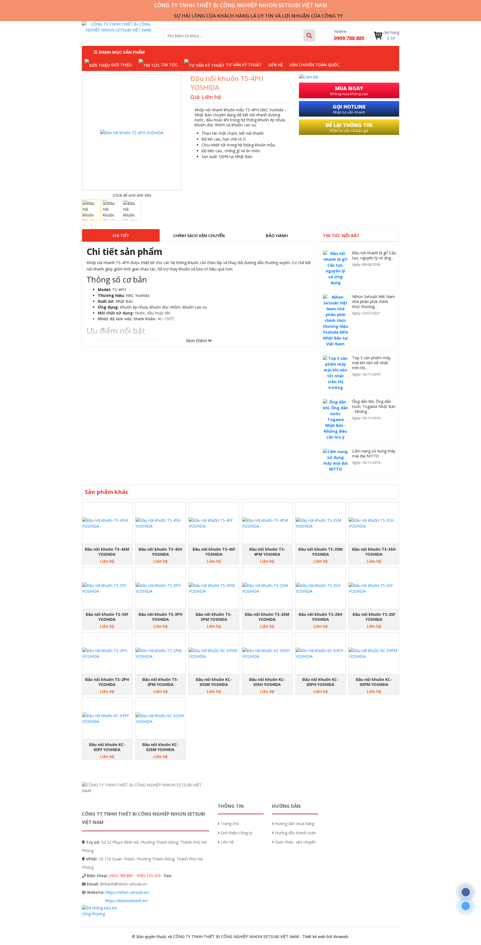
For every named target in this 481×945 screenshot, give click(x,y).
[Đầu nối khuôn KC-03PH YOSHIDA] (321, 653)
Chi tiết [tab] (120, 235)
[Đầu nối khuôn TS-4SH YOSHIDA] (161, 523)
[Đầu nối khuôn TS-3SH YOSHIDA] (374, 523)
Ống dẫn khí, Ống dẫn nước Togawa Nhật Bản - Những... (374, 406)
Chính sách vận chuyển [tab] (199, 235)
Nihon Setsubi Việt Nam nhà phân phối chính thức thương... (373, 301)
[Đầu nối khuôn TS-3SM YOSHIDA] (321, 523)
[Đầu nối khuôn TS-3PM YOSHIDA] (214, 588)
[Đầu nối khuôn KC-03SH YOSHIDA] (267, 653)
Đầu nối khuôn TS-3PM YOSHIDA (214, 617)
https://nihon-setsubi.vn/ (127, 892)
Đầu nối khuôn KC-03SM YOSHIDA (214, 682)
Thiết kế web (313, 936)
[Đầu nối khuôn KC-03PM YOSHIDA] (374, 653)
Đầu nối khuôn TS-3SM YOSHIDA (320, 552)
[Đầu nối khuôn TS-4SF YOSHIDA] (214, 523)
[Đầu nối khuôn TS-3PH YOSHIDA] (161, 588)
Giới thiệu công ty (236, 832)
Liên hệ (227, 842)
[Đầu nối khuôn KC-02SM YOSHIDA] (161, 718)
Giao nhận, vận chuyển (295, 842)
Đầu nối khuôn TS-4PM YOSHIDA (267, 552)
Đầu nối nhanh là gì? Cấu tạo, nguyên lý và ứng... (374, 255)
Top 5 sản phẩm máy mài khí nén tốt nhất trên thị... (371, 362)
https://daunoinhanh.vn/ (126, 900)
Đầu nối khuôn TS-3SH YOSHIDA (374, 552)
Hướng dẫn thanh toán (295, 832)
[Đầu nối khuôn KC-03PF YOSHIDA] (107, 718)
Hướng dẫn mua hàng (294, 823)
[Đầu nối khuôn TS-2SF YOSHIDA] (374, 588)
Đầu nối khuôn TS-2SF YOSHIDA (374, 617)
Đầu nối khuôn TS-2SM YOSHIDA (267, 617)
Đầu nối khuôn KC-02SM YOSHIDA (160, 747)
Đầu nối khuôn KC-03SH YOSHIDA (267, 682)
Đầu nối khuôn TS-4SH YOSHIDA (160, 552)
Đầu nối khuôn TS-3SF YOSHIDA (107, 617)
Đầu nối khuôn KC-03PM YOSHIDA (374, 682)
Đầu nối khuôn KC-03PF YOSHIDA (107, 747)
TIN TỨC (169, 64)
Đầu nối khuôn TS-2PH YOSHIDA (107, 682)
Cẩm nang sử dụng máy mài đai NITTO (373, 453)
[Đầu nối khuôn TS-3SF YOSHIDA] (107, 588)
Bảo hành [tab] (277, 235)
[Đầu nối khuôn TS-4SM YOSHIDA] (107, 523)
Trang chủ (229, 823)
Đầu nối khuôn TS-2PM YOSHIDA (160, 682)
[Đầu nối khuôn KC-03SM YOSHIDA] (214, 653)
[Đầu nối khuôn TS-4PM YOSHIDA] (267, 523)
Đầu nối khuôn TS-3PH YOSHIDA (160, 617)
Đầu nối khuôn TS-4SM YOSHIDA (107, 552)
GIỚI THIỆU (121, 64)
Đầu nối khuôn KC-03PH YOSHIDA (320, 682)
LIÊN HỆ (275, 64)
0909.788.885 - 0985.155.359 (135, 875)
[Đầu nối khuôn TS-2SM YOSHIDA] (267, 588)
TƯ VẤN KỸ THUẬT (243, 64)
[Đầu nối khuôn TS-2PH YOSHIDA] (107, 653)
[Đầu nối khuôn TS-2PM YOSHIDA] (161, 653)
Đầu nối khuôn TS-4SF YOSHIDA (214, 552)
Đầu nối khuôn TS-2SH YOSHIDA (320, 617)
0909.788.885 (349, 38)
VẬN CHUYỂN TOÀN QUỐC (314, 64)
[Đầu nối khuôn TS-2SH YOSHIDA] (321, 588)
